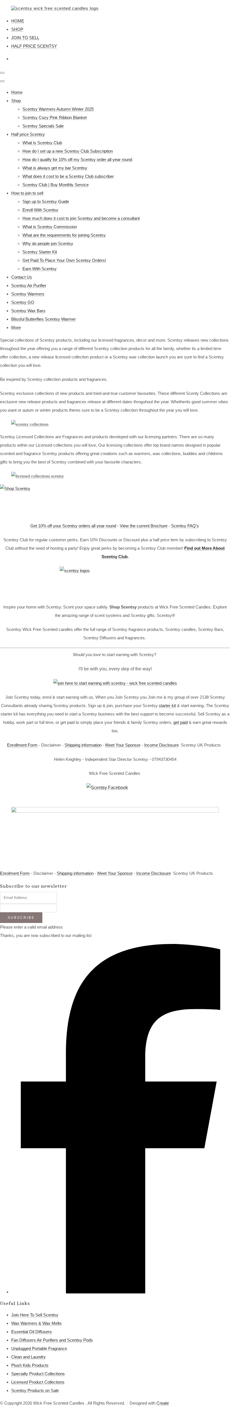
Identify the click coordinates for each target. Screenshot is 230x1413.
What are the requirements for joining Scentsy (64, 235)
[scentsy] (115, 581)
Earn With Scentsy (39, 268)
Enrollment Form (22, 745)
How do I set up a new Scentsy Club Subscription (67, 151)
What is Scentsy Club (42, 142)
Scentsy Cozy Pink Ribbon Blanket (54, 117)
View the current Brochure (143, 525)
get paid (180, 722)
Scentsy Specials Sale (43, 125)
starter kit (167, 705)
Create (163, 1403)
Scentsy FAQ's (185, 525)
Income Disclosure (161, 745)
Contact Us (21, 277)
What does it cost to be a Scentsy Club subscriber (68, 176)
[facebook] (120, 1292)
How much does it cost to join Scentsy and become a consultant (81, 218)
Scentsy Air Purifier (28, 285)
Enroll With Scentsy (40, 209)
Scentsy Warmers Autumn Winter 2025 (58, 109)
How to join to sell (27, 193)
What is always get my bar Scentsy (54, 167)
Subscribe (21, 918)
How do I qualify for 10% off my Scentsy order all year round (77, 159)
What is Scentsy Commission (49, 226)
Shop (16, 100)
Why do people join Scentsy (47, 243)
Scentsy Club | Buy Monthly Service (55, 184)
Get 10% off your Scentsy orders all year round (73, 525)
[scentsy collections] (37, 476)
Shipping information (83, 745)
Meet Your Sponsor (123, 745)
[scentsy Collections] (30, 424)
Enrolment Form (15, 873)
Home (16, 92)
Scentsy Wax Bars (28, 310)
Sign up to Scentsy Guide (45, 201)
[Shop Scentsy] (115, 500)
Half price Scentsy (28, 134)
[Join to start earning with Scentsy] (115, 683)
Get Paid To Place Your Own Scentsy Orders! (64, 260)
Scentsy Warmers (27, 294)
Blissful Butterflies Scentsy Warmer (43, 319)
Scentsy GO (22, 302)
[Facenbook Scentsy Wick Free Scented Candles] (115, 792)
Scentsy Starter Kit (39, 252)
